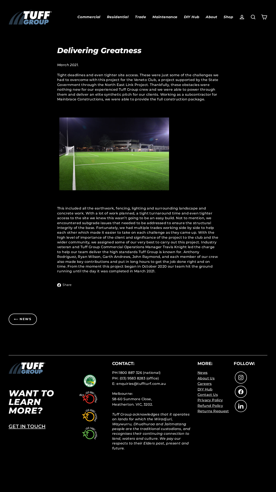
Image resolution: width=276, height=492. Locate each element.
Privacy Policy (210, 400)
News (203, 373)
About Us (206, 378)
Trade (140, 17)
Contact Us (208, 395)
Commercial (88, 17)
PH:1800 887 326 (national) (136, 373)
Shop (228, 17)
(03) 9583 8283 (133, 378)
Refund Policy (210, 406)
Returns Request (213, 411)
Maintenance (164, 17)
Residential (118, 17)
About (211, 17)
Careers (205, 384)
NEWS (25, 319)
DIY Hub (191, 17)
